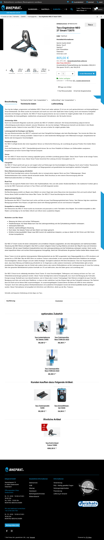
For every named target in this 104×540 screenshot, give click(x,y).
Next (49, 70)
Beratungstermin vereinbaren (32, 2)
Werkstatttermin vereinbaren (13, 2)
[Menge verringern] (59, 73)
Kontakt (91, 2)
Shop (100, 2)
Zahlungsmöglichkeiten (61, 488)
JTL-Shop (89, 537)
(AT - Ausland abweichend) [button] (81, 80)
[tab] (34, 103)
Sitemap (32, 488)
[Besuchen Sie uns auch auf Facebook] (7, 531)
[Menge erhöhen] (72, 73)
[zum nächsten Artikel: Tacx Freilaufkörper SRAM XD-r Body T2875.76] (97, 16)
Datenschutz (33, 483)
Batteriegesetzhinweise (37, 494)
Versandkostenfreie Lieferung (77, 61)
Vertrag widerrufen (12, 525)
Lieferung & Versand (60, 494)
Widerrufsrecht (34, 496)
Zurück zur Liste (7, 16)
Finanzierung (58, 491)
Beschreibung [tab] (11, 102)
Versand (32, 537)
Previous (6, 70)
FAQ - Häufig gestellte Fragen (63, 485)
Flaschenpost (78, 2)
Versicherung (58, 483)
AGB (30, 485)
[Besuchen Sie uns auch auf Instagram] (12, 531)
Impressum (32, 491)
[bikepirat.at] (11, 7)
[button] (68, 2)
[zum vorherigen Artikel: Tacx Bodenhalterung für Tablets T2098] (101, 16)
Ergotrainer (59, 301)
